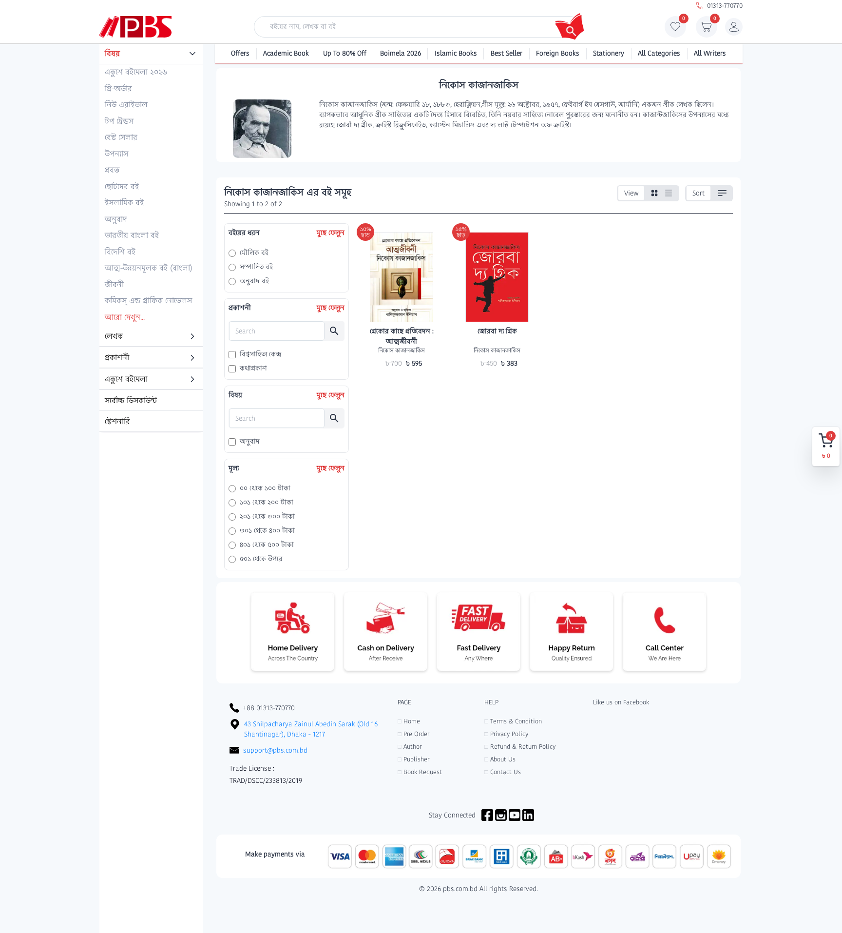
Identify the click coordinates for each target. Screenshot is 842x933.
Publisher (413, 759)
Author (409, 746)
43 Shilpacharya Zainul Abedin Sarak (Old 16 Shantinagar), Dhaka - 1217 (311, 729)
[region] (151, 238)
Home (409, 721)
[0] (675, 29)
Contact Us (502, 772)
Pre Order (413, 734)
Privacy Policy (506, 734)
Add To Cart (401, 382)
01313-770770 (725, 5)
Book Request (420, 772)
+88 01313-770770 (269, 708)
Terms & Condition (513, 721)
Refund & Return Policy (519, 746)
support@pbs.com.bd (275, 750)
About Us (500, 759)
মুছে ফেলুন (330, 232)
